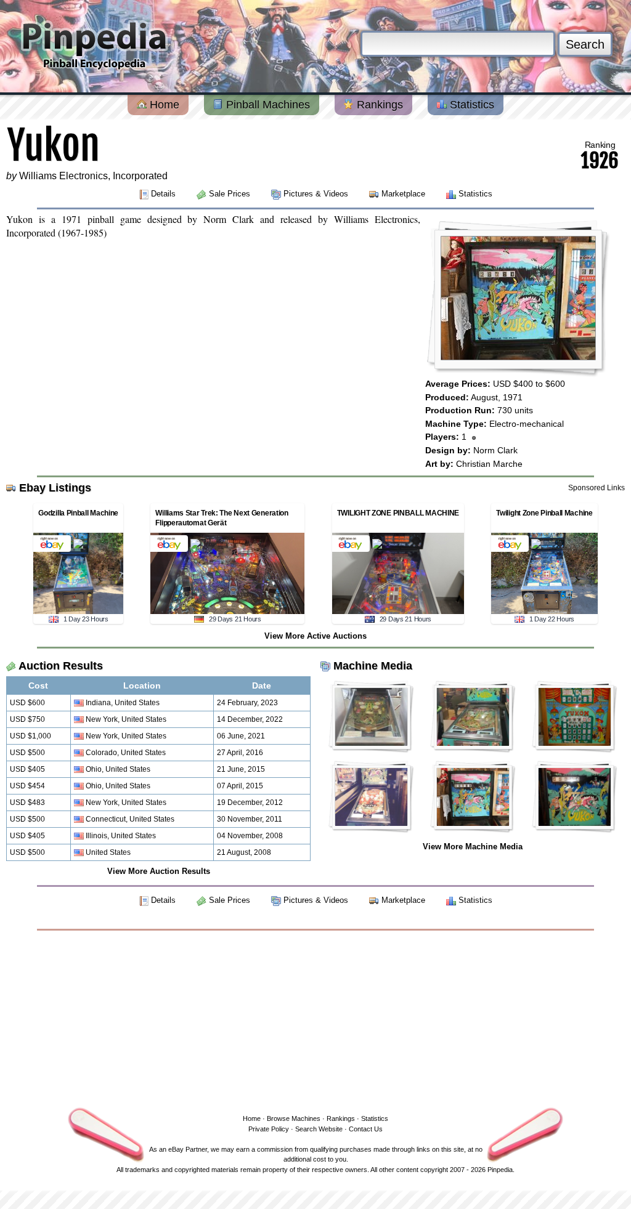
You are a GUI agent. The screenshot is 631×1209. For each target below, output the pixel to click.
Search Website (319, 1129)
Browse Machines (293, 1118)
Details (163, 193)
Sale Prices (229, 193)
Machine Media (372, 666)
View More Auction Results (158, 871)
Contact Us (366, 1129)
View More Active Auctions (315, 636)
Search (585, 44)
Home (163, 105)
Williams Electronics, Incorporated (93, 176)
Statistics (470, 105)
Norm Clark (495, 450)
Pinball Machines (266, 105)
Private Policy (268, 1129)
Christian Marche (489, 464)
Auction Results (60, 666)
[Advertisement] (315, 1020)
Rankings (378, 105)
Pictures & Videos (316, 193)
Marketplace (403, 193)
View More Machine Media (473, 846)
